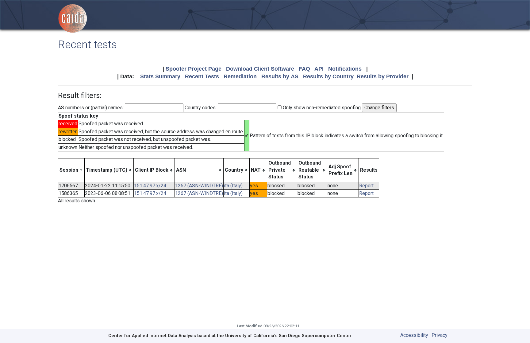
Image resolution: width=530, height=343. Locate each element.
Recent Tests (202, 76)
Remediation (240, 76)
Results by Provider (383, 76)
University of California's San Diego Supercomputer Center (288, 335)
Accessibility (414, 335)
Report (366, 186)
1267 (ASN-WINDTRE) (199, 186)
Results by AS (279, 76)
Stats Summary (160, 76)
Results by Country (328, 76)
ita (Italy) (233, 186)
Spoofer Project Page (193, 69)
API (319, 69)
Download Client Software (260, 69)
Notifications (345, 69)
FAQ (304, 69)
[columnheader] (71, 170)
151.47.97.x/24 (150, 186)
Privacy (439, 335)
